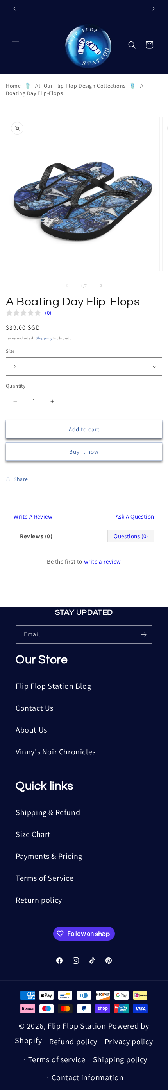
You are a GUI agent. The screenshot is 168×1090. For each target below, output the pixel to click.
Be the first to (84, 561)
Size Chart (33, 834)
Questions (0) (131, 536)
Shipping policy (120, 1059)
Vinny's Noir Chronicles (56, 752)
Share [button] (21, 479)
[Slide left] (66, 285)
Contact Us (35, 708)
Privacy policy (129, 1041)
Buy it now (84, 451)
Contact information (87, 1077)
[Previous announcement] (14, 8)
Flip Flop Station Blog (53, 686)
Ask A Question (135, 516)
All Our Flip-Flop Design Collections (80, 85)
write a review (102, 561)
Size (10, 351)
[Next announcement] (153, 8)
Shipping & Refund (48, 812)
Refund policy (73, 1041)
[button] (15, 45)
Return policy (39, 900)
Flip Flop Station (78, 1026)
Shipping (44, 338)
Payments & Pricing (49, 856)
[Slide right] (101, 285)
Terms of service (57, 1059)
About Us (31, 730)
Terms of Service (45, 878)
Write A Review (33, 516)
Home (13, 85)
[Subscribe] (143, 634)
